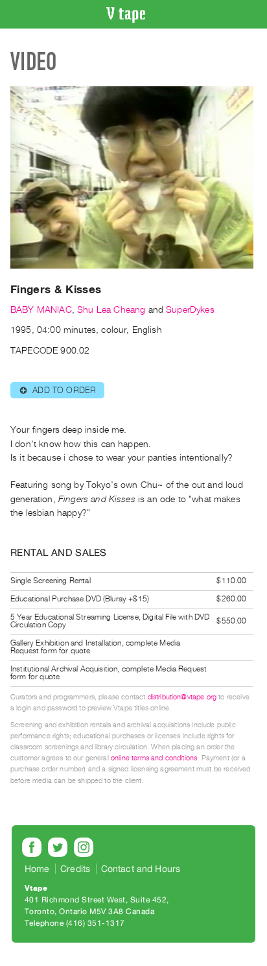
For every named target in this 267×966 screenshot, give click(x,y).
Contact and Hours (141, 868)
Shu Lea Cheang (111, 310)
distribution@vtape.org (182, 697)
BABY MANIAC (41, 310)
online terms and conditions (154, 758)
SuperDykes (190, 310)
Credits (75, 868)
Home (37, 868)
